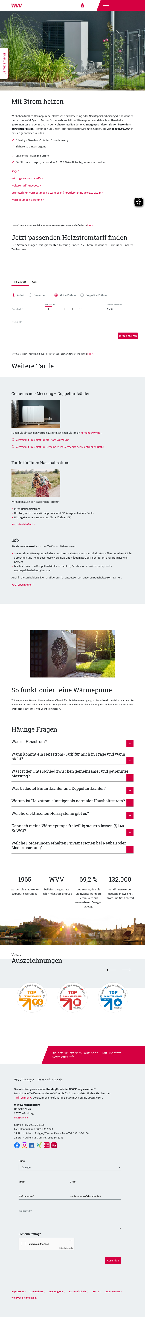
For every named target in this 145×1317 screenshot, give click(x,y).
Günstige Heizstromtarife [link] (26, 178)
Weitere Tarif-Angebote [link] (25, 185)
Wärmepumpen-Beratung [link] (26, 199)
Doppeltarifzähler (96, 295)
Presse (95, 1291)
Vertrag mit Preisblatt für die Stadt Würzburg (42, 439)
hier (89, 225)
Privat (20, 295)
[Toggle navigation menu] (106, 5)
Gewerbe (39, 295)
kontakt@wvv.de (90, 432)
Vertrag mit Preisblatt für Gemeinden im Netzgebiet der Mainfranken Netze (60, 447)
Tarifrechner (21, 1097)
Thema (22, 1160)
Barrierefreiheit (77, 1291)
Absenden (113, 1260)
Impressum (17, 1291)
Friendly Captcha (66, 1248)
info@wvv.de (21, 1117)
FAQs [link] (14, 171)
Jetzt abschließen (21, 584)
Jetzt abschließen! (22, 524)
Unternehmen (112, 1291)
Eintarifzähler (67, 295)
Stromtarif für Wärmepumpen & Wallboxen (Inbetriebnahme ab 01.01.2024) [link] (56, 192)
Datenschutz (37, 1291)
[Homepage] (25, 5)
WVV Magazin (56, 1291)
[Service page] (82, 5)
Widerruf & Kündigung (23, 1297)
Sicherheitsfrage (30, 1234)
